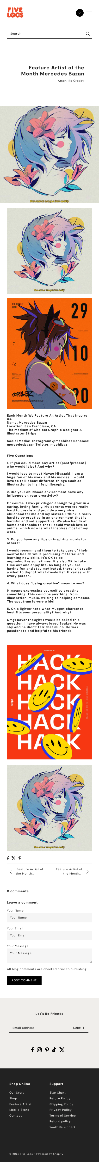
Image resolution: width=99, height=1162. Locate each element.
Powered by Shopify (49, 1153)
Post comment (24, 980)
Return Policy (60, 1098)
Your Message (18, 946)
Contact (15, 1116)
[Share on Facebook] (8, 858)
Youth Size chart (62, 1127)
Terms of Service (63, 1116)
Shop (13, 1098)
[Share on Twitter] (14, 858)
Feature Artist (20, 1104)
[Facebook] (32, 1049)
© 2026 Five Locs (21, 1153)
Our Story (17, 1093)
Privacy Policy (61, 1110)
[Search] (87, 33)
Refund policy (60, 1121)
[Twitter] (62, 1049)
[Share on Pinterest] (20, 858)
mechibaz (58, 444)
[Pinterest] (47, 1049)
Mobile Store (19, 1110)
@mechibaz (62, 441)
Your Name (15, 910)
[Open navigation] (89, 13)
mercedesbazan (21, 444)
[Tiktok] (54, 1049)
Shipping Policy (62, 1104)
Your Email (15, 928)
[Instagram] (39, 1049)
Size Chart (58, 1093)
